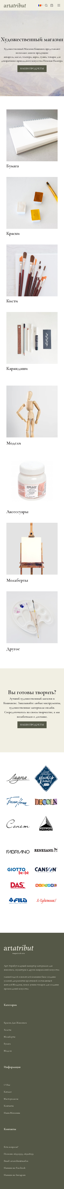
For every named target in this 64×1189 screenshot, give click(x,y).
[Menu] (58, 5)
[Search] (46, 5)
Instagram (20, 1174)
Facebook (20, 1167)
